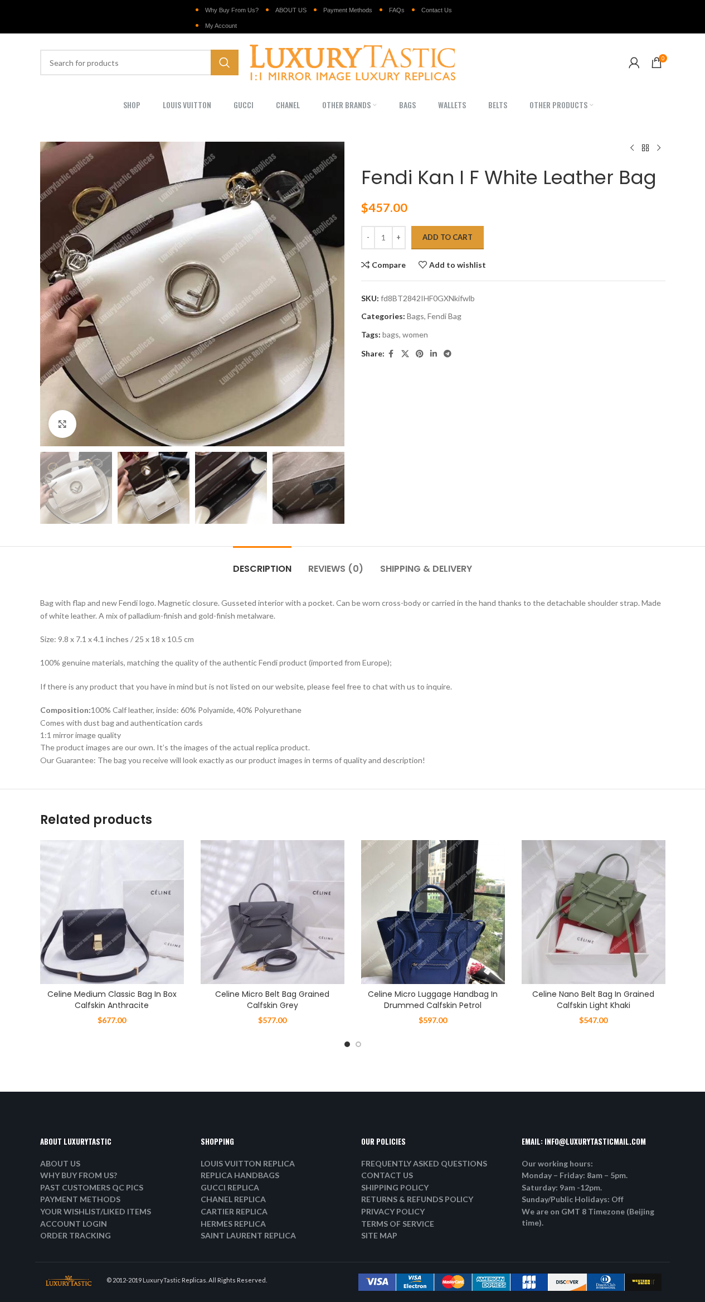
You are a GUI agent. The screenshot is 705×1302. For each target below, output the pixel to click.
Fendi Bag (444, 316)
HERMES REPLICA (233, 1223)
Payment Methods (347, 10)
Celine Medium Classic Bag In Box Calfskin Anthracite (112, 999)
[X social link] (405, 353)
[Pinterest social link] (419, 353)
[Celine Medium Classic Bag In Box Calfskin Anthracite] (112, 912)
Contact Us (436, 10)
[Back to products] (645, 148)
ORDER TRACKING (75, 1235)
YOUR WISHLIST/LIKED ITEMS (95, 1211)
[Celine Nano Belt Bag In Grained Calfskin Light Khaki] (593, 912)
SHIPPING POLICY (395, 1187)
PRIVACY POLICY (393, 1211)
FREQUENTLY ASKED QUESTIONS (424, 1163)
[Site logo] (353, 61)
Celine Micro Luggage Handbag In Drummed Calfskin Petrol (433, 999)
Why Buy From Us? (232, 10)
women (415, 334)
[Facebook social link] (391, 353)
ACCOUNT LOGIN (73, 1223)
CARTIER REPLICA (234, 1211)
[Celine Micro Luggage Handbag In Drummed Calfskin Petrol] (433, 912)
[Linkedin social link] (433, 353)
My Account (221, 25)
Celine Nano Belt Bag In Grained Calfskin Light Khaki (593, 999)
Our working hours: (557, 1163)
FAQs (397, 10)
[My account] (634, 62)
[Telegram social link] (447, 353)
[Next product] (658, 148)
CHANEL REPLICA (233, 1199)
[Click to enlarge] (62, 424)
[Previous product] (632, 148)
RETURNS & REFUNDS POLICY (417, 1199)
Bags (415, 316)
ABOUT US (291, 10)
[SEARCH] (225, 62)
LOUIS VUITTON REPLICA (248, 1163)
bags (390, 334)
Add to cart (447, 237)
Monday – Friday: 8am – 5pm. (575, 1175)
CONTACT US (387, 1175)
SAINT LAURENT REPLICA (248, 1235)
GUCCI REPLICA (230, 1187)
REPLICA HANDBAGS (240, 1175)
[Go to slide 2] (358, 1044)
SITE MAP (379, 1235)
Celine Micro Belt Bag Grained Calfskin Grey (272, 999)
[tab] (262, 563)
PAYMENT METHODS (80, 1199)
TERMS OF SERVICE (397, 1223)
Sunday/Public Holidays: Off (573, 1199)
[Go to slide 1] (347, 1044)
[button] (54, 488)
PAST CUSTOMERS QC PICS (91, 1187)
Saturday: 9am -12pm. (562, 1187)
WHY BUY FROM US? (78, 1175)
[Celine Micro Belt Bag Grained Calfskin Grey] (272, 912)
